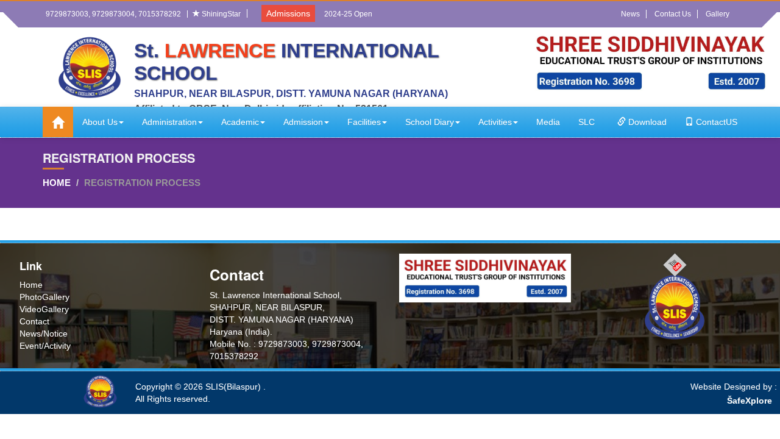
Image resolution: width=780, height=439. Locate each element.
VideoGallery (44, 309)
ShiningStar (220, 14)
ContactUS (715, 122)
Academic (240, 122)
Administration (169, 122)
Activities (495, 122)
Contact (34, 321)
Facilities (364, 122)
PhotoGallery (44, 297)
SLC (586, 122)
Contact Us (672, 14)
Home (57, 182)
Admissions (288, 13)
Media (548, 122)
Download (646, 122)
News (630, 14)
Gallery (717, 14)
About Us (100, 122)
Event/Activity (45, 346)
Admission (303, 122)
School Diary (429, 122)
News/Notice (44, 333)
